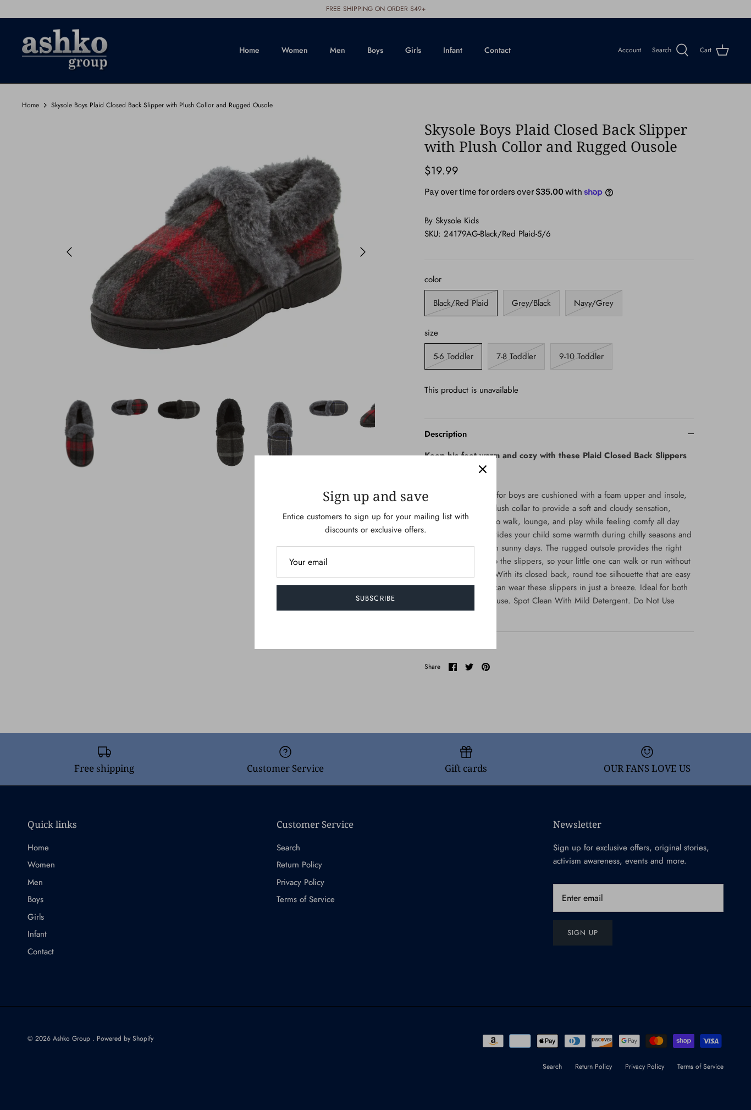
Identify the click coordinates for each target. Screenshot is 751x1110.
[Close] (483, 469)
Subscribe (375, 598)
